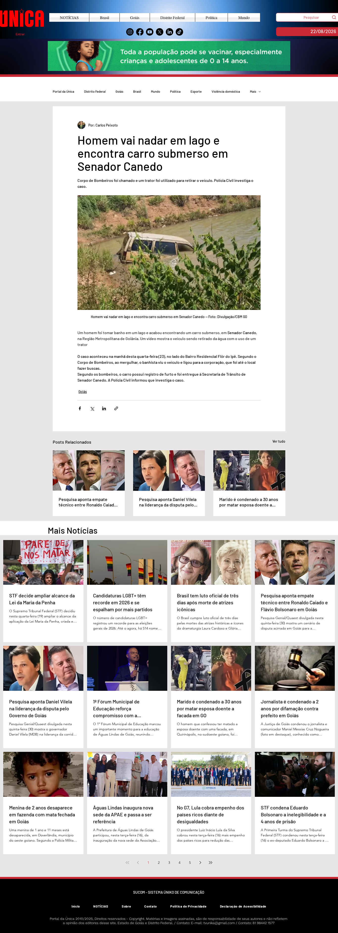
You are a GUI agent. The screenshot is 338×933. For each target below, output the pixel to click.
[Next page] (200, 862)
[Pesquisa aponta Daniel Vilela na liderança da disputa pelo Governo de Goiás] (169, 470)
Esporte (196, 91)
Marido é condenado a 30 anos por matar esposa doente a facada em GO (248, 502)
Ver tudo (278, 441)
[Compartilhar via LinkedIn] (104, 408)
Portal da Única (63, 91)
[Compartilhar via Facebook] (79, 408)
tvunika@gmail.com (219, 923)
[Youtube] (149, 32)
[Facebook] (140, 32)
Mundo (155, 91)
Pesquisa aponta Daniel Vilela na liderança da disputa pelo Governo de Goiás (167, 502)
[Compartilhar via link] (116, 408)
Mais (253, 91)
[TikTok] (179, 32)
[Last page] (210, 862)
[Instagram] (130, 32)
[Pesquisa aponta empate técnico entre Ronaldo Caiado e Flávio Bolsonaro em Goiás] (89, 470)
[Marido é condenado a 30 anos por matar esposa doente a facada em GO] (249, 470)
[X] (159, 32)
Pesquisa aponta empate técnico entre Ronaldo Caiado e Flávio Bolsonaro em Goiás (88, 502)
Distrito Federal (95, 91)
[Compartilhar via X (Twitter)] (92, 408)
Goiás (119, 91)
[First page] (127, 862)
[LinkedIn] (169, 32)
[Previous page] (137, 862)
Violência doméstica (226, 91)
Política (175, 91)
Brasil (137, 91)
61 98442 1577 (263, 923)
